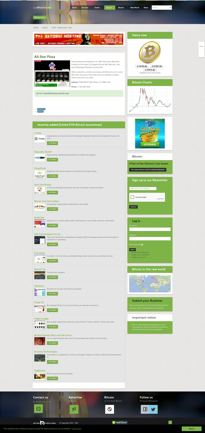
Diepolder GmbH (42, 152)
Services (85, 8)
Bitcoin (121, 8)
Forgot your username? (140, 255)
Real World (134, 8)
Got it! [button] (191, 429)
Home (74, 8)
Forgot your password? (140, 252)
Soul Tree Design (42, 184)
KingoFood (40, 168)
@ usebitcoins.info (42, 402)
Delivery (40, 111)
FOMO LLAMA (41, 319)
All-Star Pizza (44, 57)
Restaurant (41, 109)
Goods (97, 8)
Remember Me (135, 245)
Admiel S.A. (40, 269)
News (146, 8)
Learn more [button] (76, 429)
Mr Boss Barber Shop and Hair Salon (53, 335)
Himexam (39, 286)
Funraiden (39, 253)
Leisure (109, 8)
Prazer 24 (39, 302)
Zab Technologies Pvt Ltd (47, 234)
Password (132, 235)
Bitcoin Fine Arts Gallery (46, 201)
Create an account (138, 257)
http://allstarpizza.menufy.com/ (56, 93)
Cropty (37, 133)
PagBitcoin (40, 370)
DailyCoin (39, 217)
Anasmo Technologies (45, 351)
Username (133, 226)
